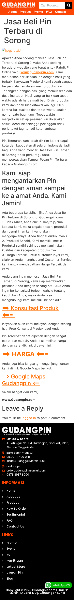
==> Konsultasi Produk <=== (30, 311)
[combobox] (52, 5)
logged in (29, 418)
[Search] (68, 5)
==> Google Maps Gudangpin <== (23, 379)
